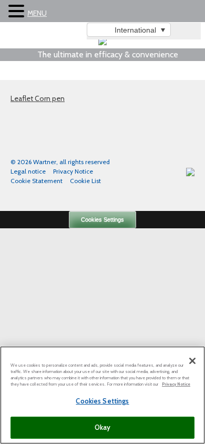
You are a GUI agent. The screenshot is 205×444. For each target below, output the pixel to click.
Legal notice (28, 171)
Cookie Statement (37, 181)
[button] (17, 11)
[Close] (192, 360)
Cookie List (85, 181)
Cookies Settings (102, 219)
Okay (103, 427)
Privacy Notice (73, 171)
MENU (37, 13)
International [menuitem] (135, 30)
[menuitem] (129, 30)
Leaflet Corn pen (38, 98)
